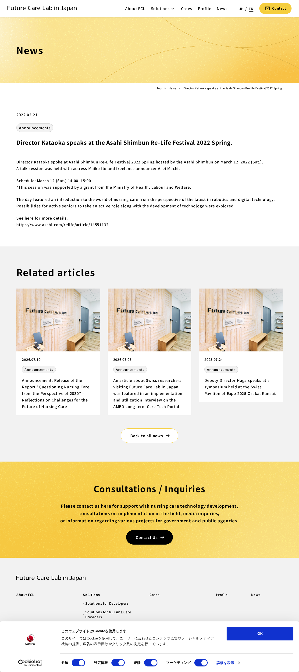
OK (260, 634)
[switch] (118, 662)
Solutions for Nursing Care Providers (108, 614)
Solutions (160, 8)
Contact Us (147, 537)
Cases (186, 8)
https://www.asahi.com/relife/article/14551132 (62, 224)
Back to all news (146, 435)
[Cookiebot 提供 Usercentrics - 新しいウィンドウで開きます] (30, 662)
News (222, 8)
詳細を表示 (225, 663)
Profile (204, 8)
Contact (279, 8)
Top (159, 88)
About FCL (135, 8)
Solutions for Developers (107, 603)
